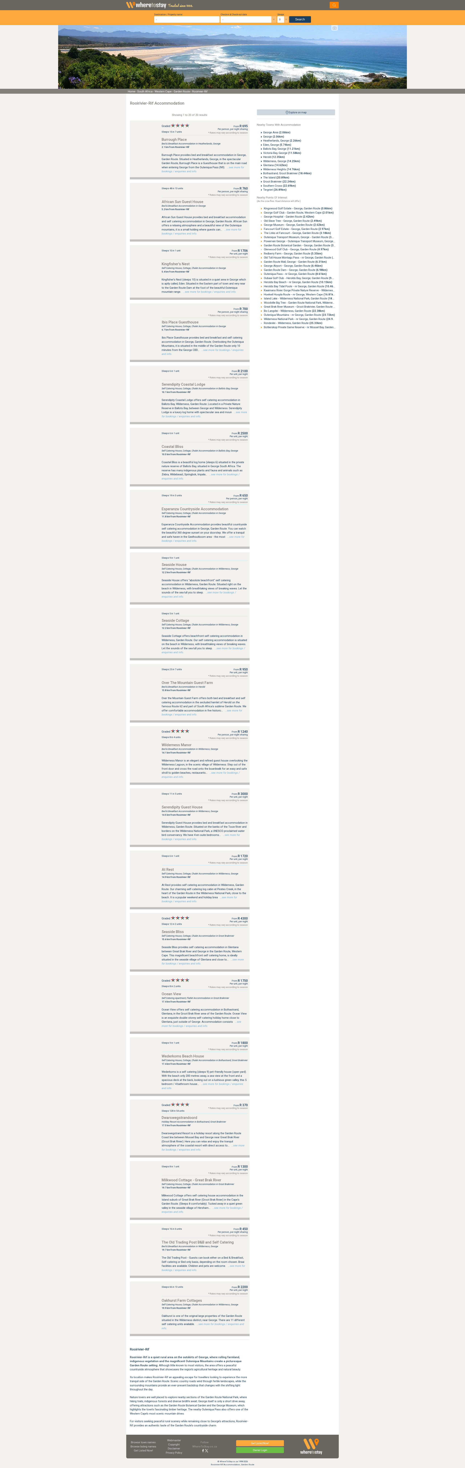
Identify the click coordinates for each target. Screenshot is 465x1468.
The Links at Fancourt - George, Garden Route (297, 233)
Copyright (174, 1444)
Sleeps (280, 14)
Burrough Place (174, 139)
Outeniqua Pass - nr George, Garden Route (295, 274)
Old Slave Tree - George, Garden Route (292, 220)
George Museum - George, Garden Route (294, 224)
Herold (274, 157)
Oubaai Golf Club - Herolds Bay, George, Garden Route (301, 278)
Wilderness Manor (176, 745)
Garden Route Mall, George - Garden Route (295, 261)
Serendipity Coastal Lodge (183, 384)
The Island (276, 177)
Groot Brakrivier (279, 181)
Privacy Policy (174, 1452)
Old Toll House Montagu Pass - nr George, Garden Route (303, 257)
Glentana (275, 165)
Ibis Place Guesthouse (180, 322)
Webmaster (174, 1440)
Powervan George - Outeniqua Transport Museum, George (304, 241)
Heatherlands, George (282, 140)
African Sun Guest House (182, 202)
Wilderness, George (281, 161)
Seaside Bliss (173, 932)
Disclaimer (174, 1448)
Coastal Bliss (172, 446)
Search (300, 19)
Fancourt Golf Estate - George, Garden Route (296, 229)
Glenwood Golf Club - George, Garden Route (296, 249)
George (273, 136)
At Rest (168, 869)
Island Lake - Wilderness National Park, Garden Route (302, 298)
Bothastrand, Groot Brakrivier (287, 173)
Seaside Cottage (175, 620)
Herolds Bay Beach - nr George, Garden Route (297, 282)
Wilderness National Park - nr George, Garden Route (301, 319)
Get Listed (143, 1450)
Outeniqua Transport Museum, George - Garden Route (301, 237)
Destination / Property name (168, 14)
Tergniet (275, 189)
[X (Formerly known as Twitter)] (206, 1450)
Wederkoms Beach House (183, 1056)
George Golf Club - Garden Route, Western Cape (298, 212)
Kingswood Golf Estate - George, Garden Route (297, 208)
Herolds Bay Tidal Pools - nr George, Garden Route (300, 286)
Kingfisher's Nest (176, 264)
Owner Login (260, 1450)
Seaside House (174, 564)
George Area (276, 132)
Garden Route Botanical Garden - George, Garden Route (302, 245)
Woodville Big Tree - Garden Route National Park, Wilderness (306, 302)
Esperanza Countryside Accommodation (195, 509)
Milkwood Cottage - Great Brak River (191, 1180)
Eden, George (277, 144)
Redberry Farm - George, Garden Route (292, 253)
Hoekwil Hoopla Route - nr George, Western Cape (300, 294)
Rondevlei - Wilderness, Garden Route (292, 323)
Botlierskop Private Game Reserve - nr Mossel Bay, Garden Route (309, 327)
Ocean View (171, 994)
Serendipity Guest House (182, 807)
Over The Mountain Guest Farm (187, 683)
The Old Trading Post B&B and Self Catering (198, 1242)
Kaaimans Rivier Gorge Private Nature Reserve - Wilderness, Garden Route (314, 290)
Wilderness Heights (281, 169)
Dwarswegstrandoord (179, 1117)
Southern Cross (279, 185)
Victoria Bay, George (282, 153)
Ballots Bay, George (281, 148)
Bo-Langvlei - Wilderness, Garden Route (294, 311)
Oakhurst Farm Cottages (182, 1300)
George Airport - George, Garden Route (293, 265)
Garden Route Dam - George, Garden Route (295, 270)
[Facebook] (203, 1450)
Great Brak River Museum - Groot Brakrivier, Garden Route (304, 306)
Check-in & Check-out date (234, 14)
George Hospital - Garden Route (288, 216)
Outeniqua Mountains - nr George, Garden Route (299, 315)
